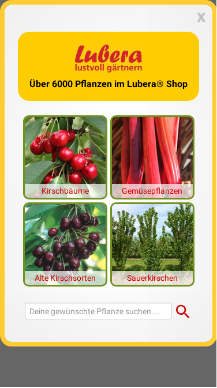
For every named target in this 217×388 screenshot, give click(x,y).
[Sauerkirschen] (152, 243)
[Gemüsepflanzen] (152, 156)
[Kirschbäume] (65, 156)
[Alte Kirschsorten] (65, 243)
